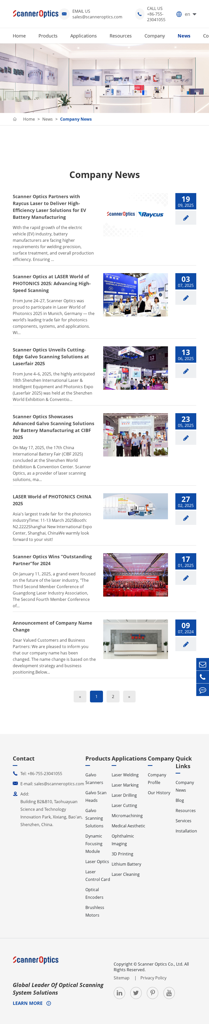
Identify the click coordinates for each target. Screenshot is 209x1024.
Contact (24, 758)
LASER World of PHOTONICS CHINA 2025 (52, 500)
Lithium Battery (126, 864)
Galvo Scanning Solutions (94, 818)
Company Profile (157, 778)
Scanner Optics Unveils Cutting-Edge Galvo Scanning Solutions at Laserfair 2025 (51, 356)
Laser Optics (97, 861)
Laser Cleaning (126, 874)
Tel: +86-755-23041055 (37, 773)
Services (183, 821)
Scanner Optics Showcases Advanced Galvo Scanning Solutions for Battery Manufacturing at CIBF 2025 (53, 426)
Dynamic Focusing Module (93, 843)
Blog (180, 800)
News (184, 36)
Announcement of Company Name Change (52, 626)
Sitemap (122, 978)
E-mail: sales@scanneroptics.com (48, 784)
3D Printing (122, 854)
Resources (121, 36)
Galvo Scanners (94, 778)
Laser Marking (125, 785)
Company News (76, 119)
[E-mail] (202, 664)
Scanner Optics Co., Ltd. (160, 964)
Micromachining (127, 815)
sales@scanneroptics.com (97, 17)
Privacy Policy (153, 978)
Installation (186, 831)
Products (48, 36)
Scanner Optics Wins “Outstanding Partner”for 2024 (52, 559)
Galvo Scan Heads (96, 796)
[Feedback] (202, 690)
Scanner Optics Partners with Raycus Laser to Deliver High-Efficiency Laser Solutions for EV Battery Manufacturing (49, 206)
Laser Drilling (124, 795)
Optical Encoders (94, 893)
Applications (83, 36)
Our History (159, 792)
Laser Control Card (97, 875)
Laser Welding (125, 775)
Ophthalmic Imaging (123, 839)
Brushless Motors (94, 911)
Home (19, 36)
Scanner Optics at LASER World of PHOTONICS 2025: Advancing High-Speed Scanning (52, 283)
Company (155, 36)
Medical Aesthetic (128, 826)
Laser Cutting (124, 805)
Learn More (28, 1003)
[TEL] (202, 677)
